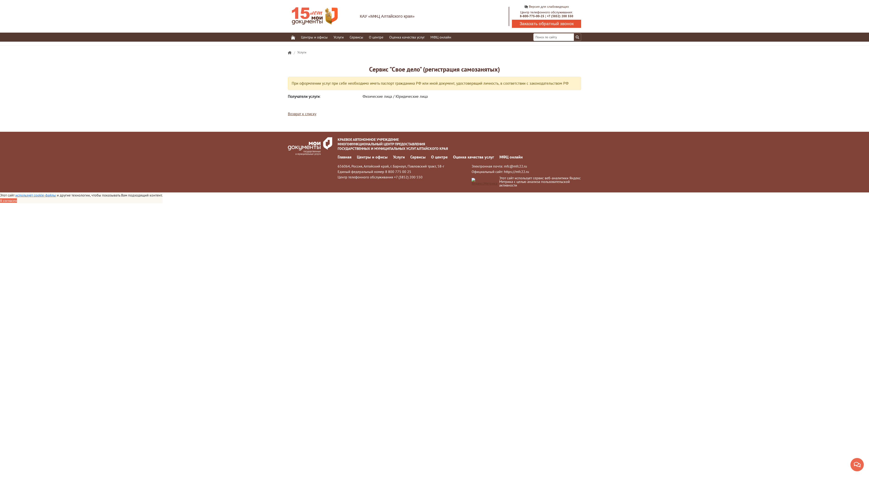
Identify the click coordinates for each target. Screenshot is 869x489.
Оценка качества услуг (407, 37)
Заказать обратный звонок (547, 23)
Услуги (301, 52)
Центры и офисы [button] (314, 37)
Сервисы (418, 157)
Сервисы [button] (356, 37)
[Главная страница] (289, 53)
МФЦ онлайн (440, 37)
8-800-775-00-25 (532, 16)
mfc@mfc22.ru (515, 166)
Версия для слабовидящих (548, 6)
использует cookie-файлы (35, 195)
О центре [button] (376, 37)
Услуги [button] (339, 37)
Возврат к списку (302, 113)
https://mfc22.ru (516, 171)
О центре (439, 157)
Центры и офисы (372, 157)
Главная (344, 157)
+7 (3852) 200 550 (560, 16)
